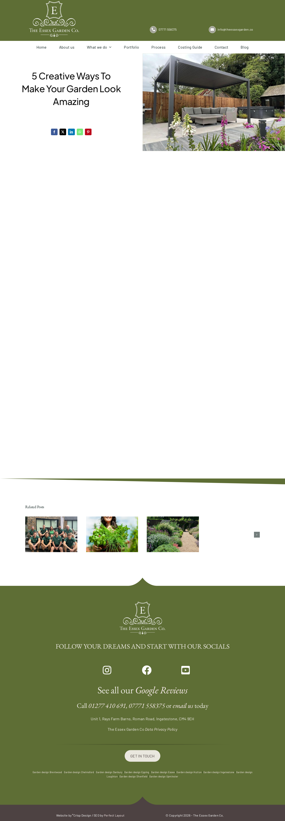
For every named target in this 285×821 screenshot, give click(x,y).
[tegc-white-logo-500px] (54, 3)
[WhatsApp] (80, 132)
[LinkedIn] (71, 132)
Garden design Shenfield (133, 776)
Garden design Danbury (109, 772)
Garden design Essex (163, 772)
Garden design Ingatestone (218, 772)
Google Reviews (161, 690)
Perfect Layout (114, 815)
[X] (63, 132)
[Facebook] (54, 132)
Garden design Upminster (163, 776)
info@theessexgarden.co (235, 29)
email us (183, 705)
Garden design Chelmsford (79, 772)
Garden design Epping (136, 772)
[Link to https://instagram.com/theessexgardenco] (103, 670)
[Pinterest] (88, 132)
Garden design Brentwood (47, 772)
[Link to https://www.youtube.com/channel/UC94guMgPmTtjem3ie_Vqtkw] (181, 670)
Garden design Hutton (189, 772)
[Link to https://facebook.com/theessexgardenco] (142, 670)
